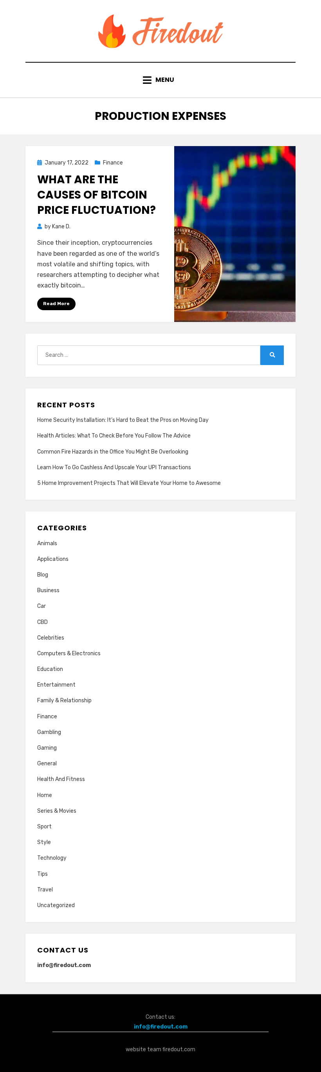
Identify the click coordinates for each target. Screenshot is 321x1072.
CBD (42, 622)
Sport (44, 826)
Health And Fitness (61, 779)
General (47, 763)
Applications (53, 559)
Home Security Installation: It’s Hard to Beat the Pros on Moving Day (123, 420)
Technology (52, 858)
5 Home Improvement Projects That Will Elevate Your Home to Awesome (129, 483)
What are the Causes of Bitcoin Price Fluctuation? (96, 195)
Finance (113, 162)
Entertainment (56, 685)
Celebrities (50, 638)
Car (41, 606)
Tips (42, 874)
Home (44, 795)
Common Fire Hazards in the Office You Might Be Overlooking (112, 451)
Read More (56, 303)
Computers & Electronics (69, 653)
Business (48, 590)
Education (50, 669)
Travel (45, 889)
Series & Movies (56, 811)
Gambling (49, 732)
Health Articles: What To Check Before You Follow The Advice (114, 435)
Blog (42, 574)
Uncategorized (56, 905)
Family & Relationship (64, 700)
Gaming (47, 748)
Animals (47, 543)
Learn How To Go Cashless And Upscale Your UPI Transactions (114, 467)
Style (44, 842)
